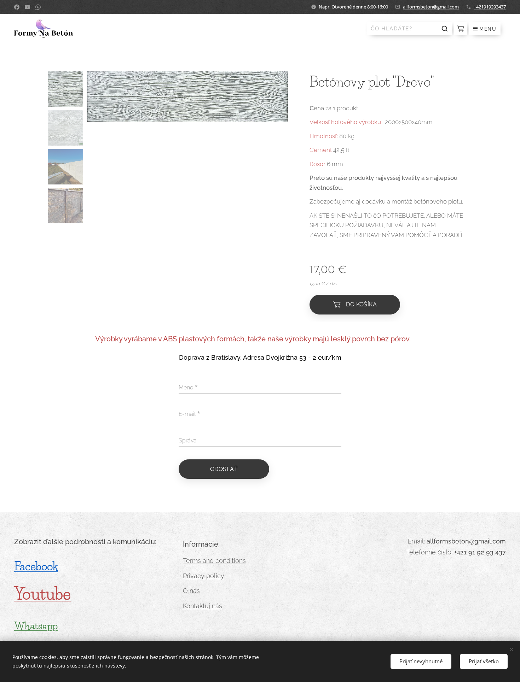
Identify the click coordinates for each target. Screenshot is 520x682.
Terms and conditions (214, 560)
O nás (191, 590)
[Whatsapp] (38, 7)
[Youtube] (27, 7)
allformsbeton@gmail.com (431, 7)
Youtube (42, 594)
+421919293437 (490, 7)
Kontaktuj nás (202, 606)
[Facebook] (16, 7)
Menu (487, 29)
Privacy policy (203, 576)
